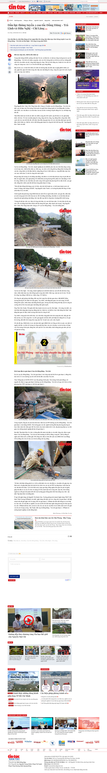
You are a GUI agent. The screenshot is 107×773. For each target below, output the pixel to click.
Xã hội (11, 20)
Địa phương (89, 750)
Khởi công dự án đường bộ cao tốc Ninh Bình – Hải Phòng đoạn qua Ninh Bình (30, 50)
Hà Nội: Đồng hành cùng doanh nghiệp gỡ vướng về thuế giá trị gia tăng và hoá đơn (17, 732)
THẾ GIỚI (17, 12)
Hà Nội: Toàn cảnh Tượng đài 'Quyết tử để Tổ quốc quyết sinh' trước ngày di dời (48, 659)
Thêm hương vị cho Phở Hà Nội (19, 705)
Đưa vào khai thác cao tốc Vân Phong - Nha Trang (53, 518)
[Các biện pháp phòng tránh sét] (56, 681)
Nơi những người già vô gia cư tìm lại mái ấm (23, 703)
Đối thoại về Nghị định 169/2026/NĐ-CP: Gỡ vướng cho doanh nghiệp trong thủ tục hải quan (65, 732)
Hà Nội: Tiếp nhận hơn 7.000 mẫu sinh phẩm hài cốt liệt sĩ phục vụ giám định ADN (62, 659)
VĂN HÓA (39, 12)
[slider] (36, 359)
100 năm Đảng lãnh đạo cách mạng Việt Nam (46, 16)
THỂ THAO (50, 12)
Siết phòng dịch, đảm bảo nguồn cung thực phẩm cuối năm (60, 621)
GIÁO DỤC (44, 12)
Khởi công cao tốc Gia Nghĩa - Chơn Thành (21, 47)
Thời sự (12, 12)
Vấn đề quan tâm (18, 20)
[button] (69, 651)
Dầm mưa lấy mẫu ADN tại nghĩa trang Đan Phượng (31, 658)
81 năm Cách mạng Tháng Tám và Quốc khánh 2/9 (26, 16)
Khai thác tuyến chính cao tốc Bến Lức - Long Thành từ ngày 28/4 (27, 45)
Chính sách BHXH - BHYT (57, 20)
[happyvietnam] (30, 741)
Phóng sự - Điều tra (28, 20)
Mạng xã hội (47, 20)
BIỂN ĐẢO (78, 12)
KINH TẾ (22, 12)
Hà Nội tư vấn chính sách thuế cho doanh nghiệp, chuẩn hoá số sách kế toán (41, 732)
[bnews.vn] (47, 743)
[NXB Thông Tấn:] (38, 743)
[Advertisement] (39, 547)
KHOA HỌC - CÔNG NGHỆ (69, 12)
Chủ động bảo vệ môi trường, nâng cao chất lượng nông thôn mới (61, 635)
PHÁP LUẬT (32, 12)
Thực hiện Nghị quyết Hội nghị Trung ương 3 (67, 16)
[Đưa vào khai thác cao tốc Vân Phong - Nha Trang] (23, 523)
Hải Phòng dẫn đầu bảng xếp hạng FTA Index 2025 (54, 703)
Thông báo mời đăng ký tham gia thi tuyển (88, 731)
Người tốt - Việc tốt (38, 20)
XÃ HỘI (27, 12)
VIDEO (101, 12)
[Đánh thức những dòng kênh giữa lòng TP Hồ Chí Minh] (23, 681)
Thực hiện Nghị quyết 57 (92, 12)
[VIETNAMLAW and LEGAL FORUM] (22, 742)
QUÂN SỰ (60, 12)
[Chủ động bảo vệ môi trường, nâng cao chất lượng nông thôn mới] (62, 628)
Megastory (10, 693)
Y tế (83, 12)
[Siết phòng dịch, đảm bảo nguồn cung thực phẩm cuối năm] (62, 613)
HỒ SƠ (55, 12)
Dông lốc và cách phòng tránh (49, 696)
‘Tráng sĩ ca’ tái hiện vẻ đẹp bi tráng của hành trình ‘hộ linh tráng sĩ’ (15, 658)
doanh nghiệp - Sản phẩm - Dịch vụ (17, 715)
